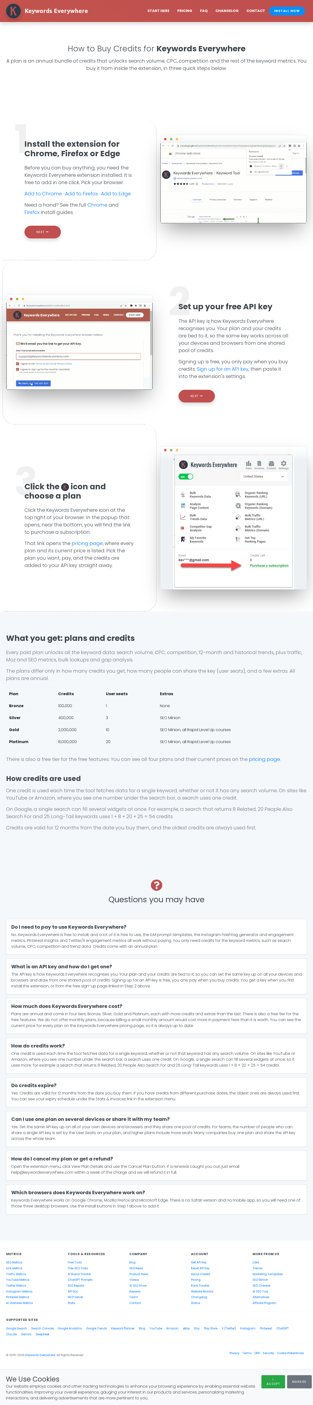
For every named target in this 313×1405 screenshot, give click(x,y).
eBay (186, 1328)
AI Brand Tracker (79, 1274)
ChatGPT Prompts (80, 1280)
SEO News (136, 1268)
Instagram (248, 1328)
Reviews (135, 1291)
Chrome (97, 204)
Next (41, 232)
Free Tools (75, 1262)
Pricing (184, 10)
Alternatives (261, 1297)
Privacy (234, 1353)
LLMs (256, 1262)
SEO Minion (260, 1280)
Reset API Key (200, 1268)
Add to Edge (116, 193)
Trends (258, 1268)
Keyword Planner (122, 1328)
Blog (132, 1262)
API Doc (73, 1291)
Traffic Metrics (16, 1274)
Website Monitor (202, 1291)
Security (268, 1353)
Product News (138, 1274)
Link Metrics (14, 1268)
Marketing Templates (268, 1274)
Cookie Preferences (290, 1353)
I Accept (273, 1381)
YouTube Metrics (18, 1280)
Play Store (210, 1328)
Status (195, 1303)
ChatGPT (282, 1328)
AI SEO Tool (260, 1291)
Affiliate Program (264, 1303)
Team (133, 1297)
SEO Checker (261, 1286)
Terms (247, 1353)
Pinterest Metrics (17, 1297)
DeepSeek (42, 1334)
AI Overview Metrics (19, 1303)
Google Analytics (70, 1328)
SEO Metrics (14, 1262)
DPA (257, 1353)
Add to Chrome (43, 193)
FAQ (204, 10)
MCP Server (75, 1297)
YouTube (156, 1328)
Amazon (172, 1328)
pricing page (87, 543)
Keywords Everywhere (40, 1355)
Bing (142, 1328)
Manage (299, 1382)
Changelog (227, 10)
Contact (255, 10)
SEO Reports (76, 1286)
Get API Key (198, 1262)
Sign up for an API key (222, 369)
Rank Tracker (200, 1286)
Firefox (32, 212)
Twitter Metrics (16, 1286)
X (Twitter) (229, 1328)
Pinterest (266, 1328)
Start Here (158, 10)
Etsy (197, 1328)
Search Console (42, 1328)
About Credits (200, 1274)
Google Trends (96, 1328)
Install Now (287, 11)
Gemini (26, 1334)
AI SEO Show (137, 1286)
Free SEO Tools (78, 1268)
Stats (71, 1303)
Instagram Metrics (19, 1291)
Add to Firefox (81, 193)
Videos (134, 1280)
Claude (11, 1334)
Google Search (16, 1328)
